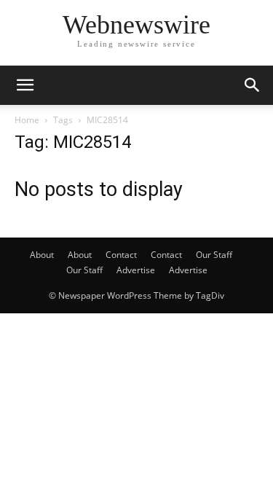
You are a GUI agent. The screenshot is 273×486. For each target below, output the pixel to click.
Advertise (135, 270)
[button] (24, 85)
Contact (121, 254)
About (42, 254)
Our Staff (214, 254)
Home (27, 120)
